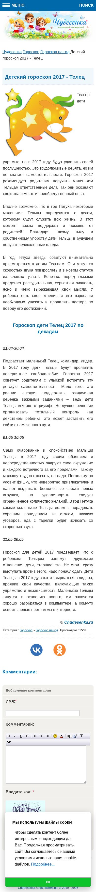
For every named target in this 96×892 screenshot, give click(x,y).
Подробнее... (43, 864)
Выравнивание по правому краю (47, 736)
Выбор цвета (61, 736)
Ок (48, 882)
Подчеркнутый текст (21, 736)
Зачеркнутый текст (27, 736)
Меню (18, 5)
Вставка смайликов (55, 736)
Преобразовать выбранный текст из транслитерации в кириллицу (81, 736)
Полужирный (9, 736)
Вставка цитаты (75, 736)
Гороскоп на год (47, 630)
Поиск (86, 5)
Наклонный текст (15, 736)
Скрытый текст (69, 736)
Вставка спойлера (9, 742)
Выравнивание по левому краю (35, 736)
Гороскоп (26, 630)
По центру (41, 736)
